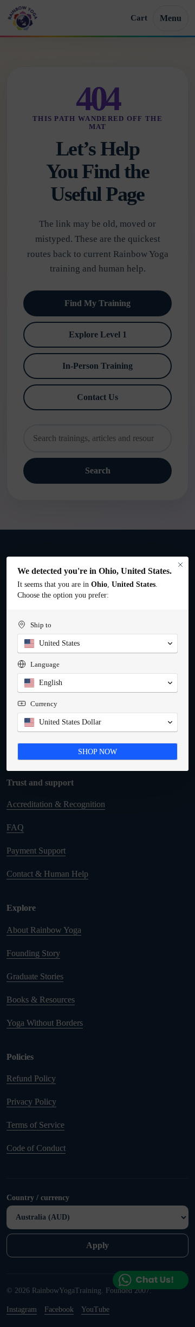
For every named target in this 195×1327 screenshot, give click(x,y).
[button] (97, 643)
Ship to (40, 625)
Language (45, 664)
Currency (43, 704)
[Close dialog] (180, 565)
